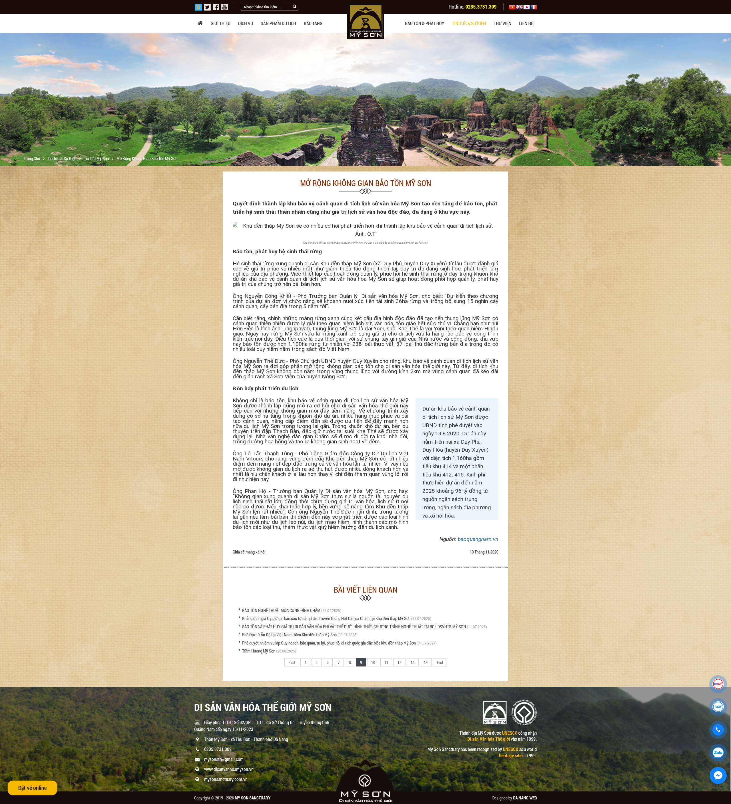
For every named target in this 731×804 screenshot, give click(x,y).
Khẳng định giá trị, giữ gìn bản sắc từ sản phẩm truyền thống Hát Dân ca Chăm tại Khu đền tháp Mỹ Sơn (326, 618)
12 (399, 662)
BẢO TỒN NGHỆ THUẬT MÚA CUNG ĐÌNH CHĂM (281, 610)
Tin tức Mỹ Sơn (97, 158)
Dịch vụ (245, 23)
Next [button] (726, 99)
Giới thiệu (220, 23)
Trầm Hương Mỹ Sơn (258, 651)
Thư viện (502, 23)
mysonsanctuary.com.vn (226, 779)
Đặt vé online (32, 787)
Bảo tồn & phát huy (424, 23)
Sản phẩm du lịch (278, 23)
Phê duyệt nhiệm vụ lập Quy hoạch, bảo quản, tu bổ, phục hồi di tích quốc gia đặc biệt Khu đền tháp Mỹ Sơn (329, 643)
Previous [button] (5, 99)
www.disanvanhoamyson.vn (229, 769)
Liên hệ (526, 23)
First (291, 662)
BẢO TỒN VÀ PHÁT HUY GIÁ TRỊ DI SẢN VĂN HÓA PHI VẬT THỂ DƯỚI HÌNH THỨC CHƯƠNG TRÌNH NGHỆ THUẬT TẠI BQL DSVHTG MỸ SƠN (354, 626)
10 (373, 662)
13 (413, 662)
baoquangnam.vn (478, 539)
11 (386, 662)
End (440, 662)
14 (426, 662)
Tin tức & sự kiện (469, 23)
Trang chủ (32, 158)
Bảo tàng (313, 23)
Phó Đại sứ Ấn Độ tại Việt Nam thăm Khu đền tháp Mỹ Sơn (289, 634)
